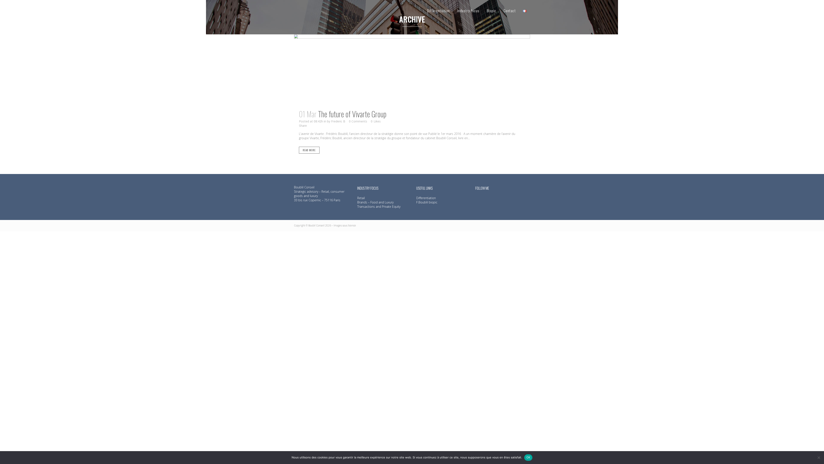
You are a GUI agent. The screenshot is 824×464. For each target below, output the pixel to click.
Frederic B (338, 121)
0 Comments (358, 121)
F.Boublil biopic (426, 202)
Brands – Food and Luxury (375, 202)
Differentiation (426, 198)
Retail (361, 198)
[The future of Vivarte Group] (412, 69)
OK (528, 457)
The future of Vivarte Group (352, 113)
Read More (309, 150)
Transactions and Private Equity (378, 207)
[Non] (818, 457)
